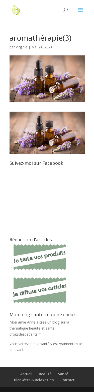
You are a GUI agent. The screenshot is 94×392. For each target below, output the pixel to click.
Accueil (26, 373)
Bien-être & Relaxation (34, 379)
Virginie (21, 47)
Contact (67, 379)
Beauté (45, 373)
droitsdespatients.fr (25, 334)
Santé (63, 373)
